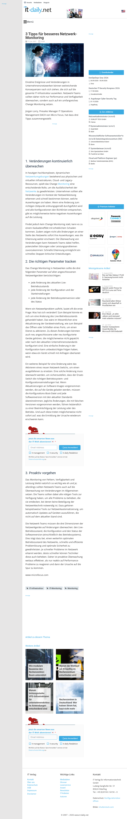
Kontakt (30, 779)
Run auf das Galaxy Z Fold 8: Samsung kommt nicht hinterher (113, 277)
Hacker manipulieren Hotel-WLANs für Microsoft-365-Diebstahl (112, 329)
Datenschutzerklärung (36, 459)
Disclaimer (31, 794)
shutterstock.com (106, 807)
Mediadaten (65, 779)
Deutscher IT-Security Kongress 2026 (104, 88)
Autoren (63, 796)
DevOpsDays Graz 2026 (98, 78)
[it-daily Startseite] (42, 9)
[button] (29, 22)
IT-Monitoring (55, 588)
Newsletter (64, 790)
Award (62, 788)
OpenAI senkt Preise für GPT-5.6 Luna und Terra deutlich (112, 290)
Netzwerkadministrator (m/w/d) (102, 116)
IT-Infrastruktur (36, 588)
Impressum (32, 790)
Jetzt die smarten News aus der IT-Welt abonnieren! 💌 (41, 440)
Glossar (63, 782)
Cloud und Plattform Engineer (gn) (103, 158)
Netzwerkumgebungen (37, 176)
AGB (29, 788)
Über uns (31, 782)
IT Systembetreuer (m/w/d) (100, 148)
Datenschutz (32, 785)
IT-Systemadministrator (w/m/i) (102, 126)
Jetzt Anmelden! (71, 447)
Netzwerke (30, 191)
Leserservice (65, 785)
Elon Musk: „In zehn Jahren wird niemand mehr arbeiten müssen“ (111, 316)
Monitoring (63, 183)
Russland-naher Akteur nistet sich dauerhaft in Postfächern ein (111, 303)
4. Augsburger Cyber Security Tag (102, 99)
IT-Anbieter (64, 793)
